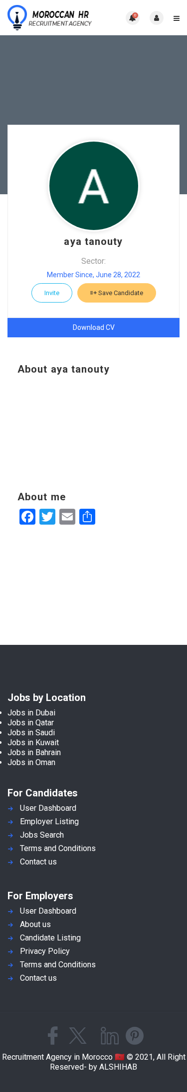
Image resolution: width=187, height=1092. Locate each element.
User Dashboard (48, 808)
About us (35, 924)
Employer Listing (49, 821)
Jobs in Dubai (31, 712)
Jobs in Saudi (31, 732)
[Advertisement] (93, 433)
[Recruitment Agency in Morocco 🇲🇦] (50, 17)
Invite (51, 293)
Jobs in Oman (31, 762)
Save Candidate (120, 293)
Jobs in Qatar (30, 722)
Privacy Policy (45, 951)
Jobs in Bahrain (34, 752)
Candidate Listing (50, 937)
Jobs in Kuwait (33, 742)
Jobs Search (42, 835)
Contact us (38, 861)
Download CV (94, 327)
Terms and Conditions (58, 848)
